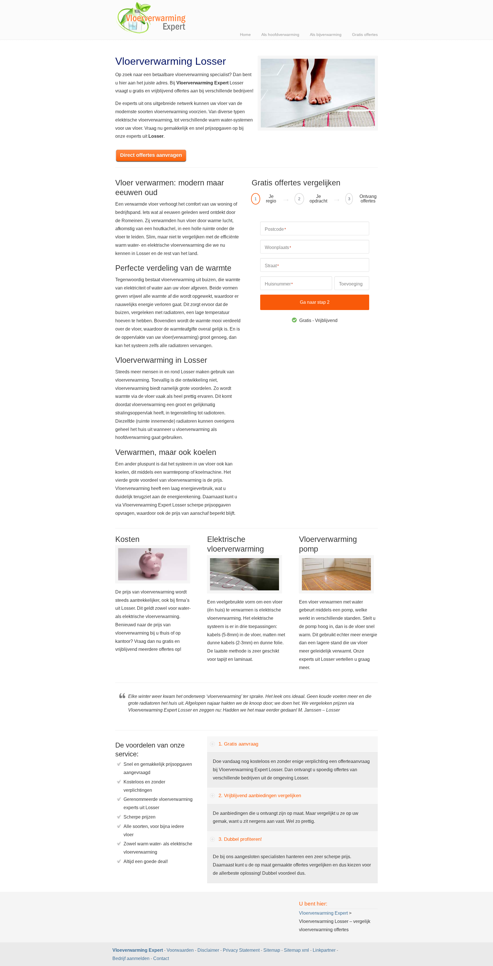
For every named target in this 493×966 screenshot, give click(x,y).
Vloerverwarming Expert (151, 18)
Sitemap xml (296, 950)
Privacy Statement (241, 950)
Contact (161, 958)
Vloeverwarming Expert (138, 950)
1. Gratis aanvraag (238, 744)
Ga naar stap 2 (315, 302)
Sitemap (271, 950)
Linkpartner (324, 950)
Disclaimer (208, 950)
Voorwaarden (180, 950)
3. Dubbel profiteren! (240, 839)
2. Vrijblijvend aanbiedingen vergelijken (260, 795)
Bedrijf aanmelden (130, 958)
